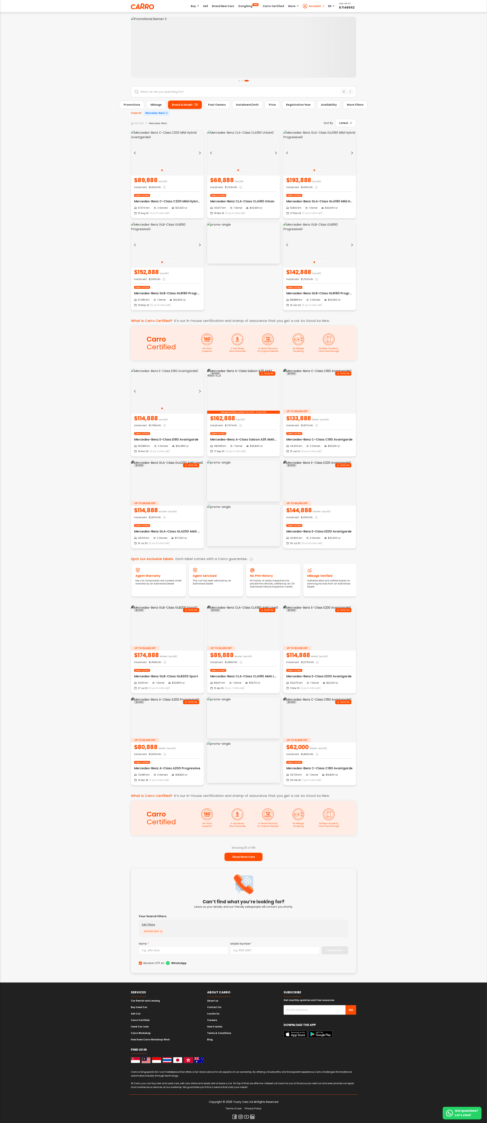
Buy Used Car (139, 1007)
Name (144, 944)
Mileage (156, 105)
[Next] (200, 153)
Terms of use (234, 1108)
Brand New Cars (223, 6)
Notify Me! (335, 950)
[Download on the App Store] (295, 1034)
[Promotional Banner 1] (243, 47)
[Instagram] (240, 1116)
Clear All (136, 113)
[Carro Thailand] (167, 1060)
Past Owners (217, 105)
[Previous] (135, 153)
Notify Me (268, 373)
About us (212, 1000)
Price (272, 105)
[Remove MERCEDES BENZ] (161, 931)
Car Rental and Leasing (145, 1000)
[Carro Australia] (199, 1060)
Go (351, 1010)
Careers (212, 1020)
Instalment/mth (247, 105)
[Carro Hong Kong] (188, 1060)
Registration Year (298, 105)
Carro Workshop (141, 1033)
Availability (329, 105)
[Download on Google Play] (320, 1034)
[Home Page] (142, 6)
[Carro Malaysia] (146, 1060)
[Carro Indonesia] (156, 1060)
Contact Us (214, 1007)
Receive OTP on (164, 963)
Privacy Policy (253, 1108)
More (291, 6)
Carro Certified (273, 6)
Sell (205, 6)
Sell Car (136, 1013)
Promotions (132, 105)
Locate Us (213, 1013)
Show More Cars (243, 857)
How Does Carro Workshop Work (150, 1039)
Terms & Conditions (219, 1033)
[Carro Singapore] (135, 1060)
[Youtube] (246, 1116)
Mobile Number (241, 944)
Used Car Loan (140, 1026)
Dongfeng (248, 5)
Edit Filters (148, 925)
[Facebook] (234, 1116)
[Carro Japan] (177, 1060)
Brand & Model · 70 (185, 105)
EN (329, 6)
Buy (193, 6)
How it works (214, 1026)
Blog (210, 1039)
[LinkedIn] (252, 1116)
